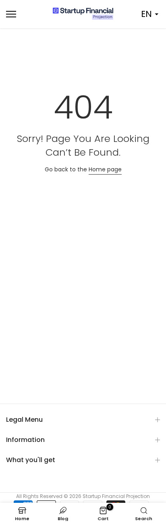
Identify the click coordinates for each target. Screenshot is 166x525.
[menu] (23, 14)
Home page (105, 169)
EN (146, 14)
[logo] (83, 14)
